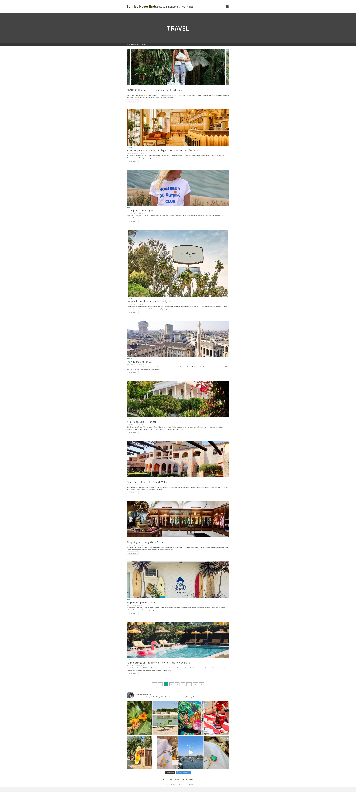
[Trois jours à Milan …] (178, 339)
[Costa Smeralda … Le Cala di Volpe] (178, 459)
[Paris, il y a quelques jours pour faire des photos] (165, 718)
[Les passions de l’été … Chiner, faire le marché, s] (165, 752)
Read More (132, 101)
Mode (128, 87)
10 (195, 684)
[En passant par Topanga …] (178, 579)
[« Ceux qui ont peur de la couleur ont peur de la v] (190, 718)
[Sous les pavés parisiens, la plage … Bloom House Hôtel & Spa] (178, 127)
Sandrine (142, 93)
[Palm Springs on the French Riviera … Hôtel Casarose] (178, 640)
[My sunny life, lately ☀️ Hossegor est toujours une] (139, 752)
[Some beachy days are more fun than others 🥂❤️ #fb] (216, 718)
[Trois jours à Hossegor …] (178, 188)
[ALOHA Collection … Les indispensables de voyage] (178, 67)
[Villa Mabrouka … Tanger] (178, 399)
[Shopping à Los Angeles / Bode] (178, 519)
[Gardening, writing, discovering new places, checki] (139, 718)
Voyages (129, 207)
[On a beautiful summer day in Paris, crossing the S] (190, 752)
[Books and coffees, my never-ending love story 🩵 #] (216, 752)
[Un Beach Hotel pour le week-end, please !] (178, 263)
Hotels (129, 147)
